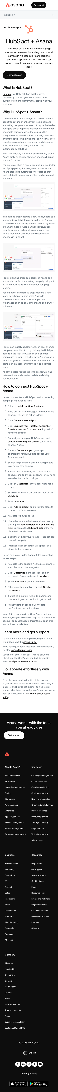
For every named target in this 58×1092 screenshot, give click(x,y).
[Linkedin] (23, 1064)
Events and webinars (40, 899)
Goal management (39, 793)
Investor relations (12, 1004)
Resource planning (39, 817)
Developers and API (40, 916)
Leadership (10, 969)
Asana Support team (21, 650)
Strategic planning (39, 822)
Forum (34, 887)
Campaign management (42, 775)
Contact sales (14, 75)
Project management (14, 828)
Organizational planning (42, 805)
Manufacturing (11, 922)
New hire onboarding (40, 799)
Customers (10, 975)
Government (10, 910)
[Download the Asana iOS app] (18, 1084)
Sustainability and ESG (15, 1028)
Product (8, 887)
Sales (7, 893)
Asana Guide (30, 642)
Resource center (38, 893)
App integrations (12, 817)
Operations (10, 875)
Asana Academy (38, 875)
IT (6, 881)
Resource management (15, 834)
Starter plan (10, 799)
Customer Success (39, 910)
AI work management (14, 822)
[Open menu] (51, 5)
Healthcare (10, 899)
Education (9, 916)
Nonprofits (9, 928)
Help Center (36, 863)
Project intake (37, 828)
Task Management (39, 834)
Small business (11, 863)
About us (9, 963)
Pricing (8, 793)
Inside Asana (10, 987)
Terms (24, 1073)
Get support (36, 869)
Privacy (8, 1016)
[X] (17, 1064)
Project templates (39, 905)
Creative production (40, 787)
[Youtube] (40, 1064)
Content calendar (39, 781)
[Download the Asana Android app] (38, 1084)
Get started (39, 5)
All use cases (37, 840)
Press (7, 998)
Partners (35, 922)
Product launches (39, 811)
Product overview (12, 775)
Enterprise (9, 811)
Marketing (9, 869)
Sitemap (35, 928)
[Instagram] (29, 1064)
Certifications (37, 881)
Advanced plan (11, 805)
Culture (8, 993)
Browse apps (14, 27)
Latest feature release (15, 787)
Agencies (9, 934)
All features (10, 781)
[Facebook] (34, 1064)
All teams (9, 940)
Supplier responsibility (14, 1022)
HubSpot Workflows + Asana (23, 661)
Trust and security (13, 1010)
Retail (7, 905)
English (32, 1052)
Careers (8, 981)
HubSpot (7, 94)
